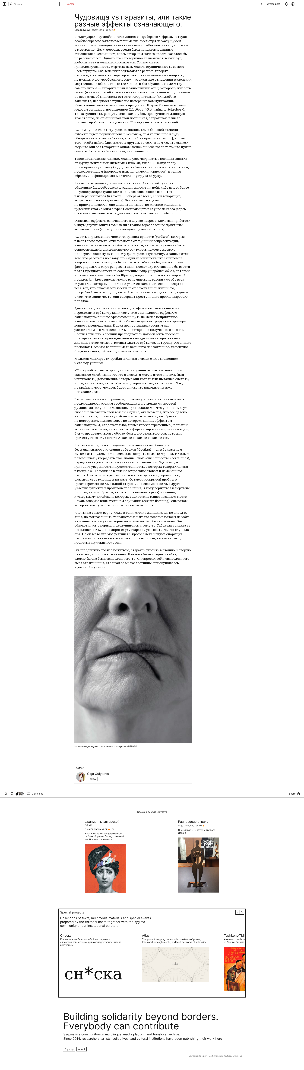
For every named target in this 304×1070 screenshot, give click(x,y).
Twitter (235, 1056)
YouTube (227, 1056)
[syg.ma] (4, 4)
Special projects (72, 912)
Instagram (218, 1056)
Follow (92, 778)
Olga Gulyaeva (82, 29)
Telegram (203, 1056)
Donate (70, 3)
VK (212, 1056)
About (81, 1049)
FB (209, 1056)
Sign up (69, 1049)
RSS (240, 1056)
